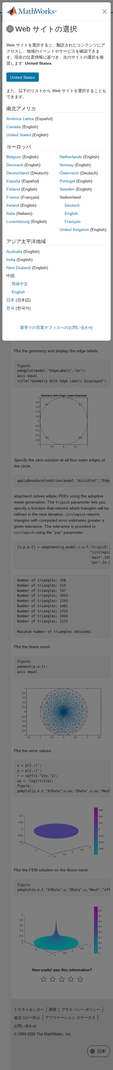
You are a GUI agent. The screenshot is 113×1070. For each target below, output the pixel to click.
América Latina (20, 118)
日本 (10, 300)
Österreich (69, 173)
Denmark (14, 165)
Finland (13, 189)
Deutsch (72, 205)
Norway (67, 165)
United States (18, 135)
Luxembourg (18, 221)
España (13, 181)
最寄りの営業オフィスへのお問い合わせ (56, 327)
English (71, 213)
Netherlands (71, 156)
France (12, 197)
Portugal (67, 181)
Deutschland (17, 173)
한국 (10, 308)
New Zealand (18, 267)
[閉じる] (105, 12)
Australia (14, 251)
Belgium (13, 156)
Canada (13, 126)
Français (73, 221)
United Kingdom (74, 229)
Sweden (67, 189)
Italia (10, 213)
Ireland (12, 205)
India (10, 259)
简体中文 (20, 284)
